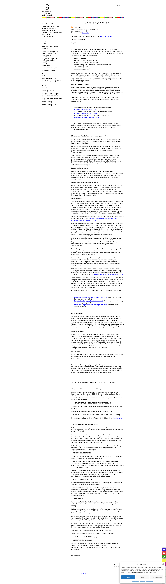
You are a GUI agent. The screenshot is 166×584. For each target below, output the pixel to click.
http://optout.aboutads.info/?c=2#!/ (85, 113)
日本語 (110, 36)
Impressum (142, 581)
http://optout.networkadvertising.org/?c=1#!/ (88, 109)
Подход (46, 41)
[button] (162, 564)
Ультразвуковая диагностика (48, 72)
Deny (142, 577)
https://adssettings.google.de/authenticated (88, 301)
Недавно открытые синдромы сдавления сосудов (50, 61)
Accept (128, 577)
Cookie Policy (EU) (49, 105)
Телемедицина (48, 36)
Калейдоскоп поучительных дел (49, 67)
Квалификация (48, 91)
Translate (85, 33)
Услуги (44, 76)
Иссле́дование (48, 88)
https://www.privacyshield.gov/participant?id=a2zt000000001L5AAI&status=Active (94, 219)
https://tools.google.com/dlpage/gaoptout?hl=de (107, 274)
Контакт (46, 39)
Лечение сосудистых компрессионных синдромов (50, 54)
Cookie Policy (135, 581)
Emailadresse (117, 418)
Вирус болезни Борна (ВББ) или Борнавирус (50, 95)
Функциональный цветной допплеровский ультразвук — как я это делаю (52, 82)
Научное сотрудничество (52, 99)
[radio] (115, 566)
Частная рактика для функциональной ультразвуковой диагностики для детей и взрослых (52, 30)
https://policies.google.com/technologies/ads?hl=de (90, 305)
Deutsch (103, 36)
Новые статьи (47, 23)
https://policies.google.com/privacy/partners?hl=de (90, 297)
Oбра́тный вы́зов (49, 44)
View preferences (157, 577)
